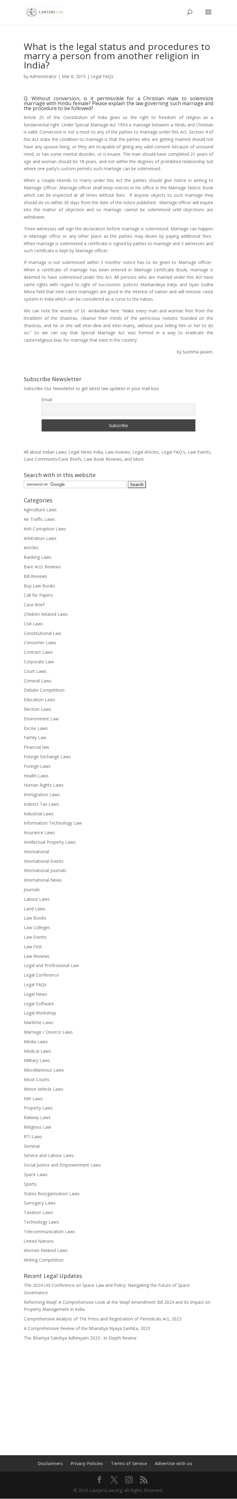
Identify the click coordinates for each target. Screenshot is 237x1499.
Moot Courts (36, 1079)
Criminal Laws (38, 681)
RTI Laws (33, 1136)
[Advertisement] (118, 1394)
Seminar (32, 1146)
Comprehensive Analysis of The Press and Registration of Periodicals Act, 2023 (102, 1319)
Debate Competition (44, 690)
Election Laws (37, 709)
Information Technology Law (53, 823)
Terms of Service (129, 1463)
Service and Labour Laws (49, 1155)
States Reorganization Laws (52, 1193)
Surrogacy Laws (40, 1203)
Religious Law (37, 1127)
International (36, 852)
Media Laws (36, 1041)
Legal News (35, 994)
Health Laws (36, 776)
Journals (32, 889)
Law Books (35, 918)
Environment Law (41, 719)
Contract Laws (38, 652)
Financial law (36, 747)
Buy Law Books (39, 586)
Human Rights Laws (44, 785)
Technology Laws (41, 1222)
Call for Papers (38, 595)
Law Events (35, 937)
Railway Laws (37, 1117)
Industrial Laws (39, 814)
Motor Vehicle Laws (43, 1089)
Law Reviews (37, 956)
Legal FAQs (102, 76)
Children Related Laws (46, 614)
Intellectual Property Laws (50, 842)
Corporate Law (39, 662)
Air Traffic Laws (39, 519)
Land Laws (34, 909)
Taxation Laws (38, 1212)
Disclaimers (50, 1463)
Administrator (43, 76)
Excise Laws (36, 728)
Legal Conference (41, 975)
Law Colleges (37, 927)
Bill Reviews (35, 576)
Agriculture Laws (40, 510)
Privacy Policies (87, 1463)
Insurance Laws (39, 832)
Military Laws (37, 1060)
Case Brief (34, 604)
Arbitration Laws (40, 538)
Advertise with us (173, 1463)
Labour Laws (37, 899)
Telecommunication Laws (49, 1231)
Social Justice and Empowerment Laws (62, 1165)
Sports (30, 1184)
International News (43, 880)
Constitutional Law (42, 633)
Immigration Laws (42, 794)
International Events (44, 861)
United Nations (39, 1241)
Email (46, 399)
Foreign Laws (37, 766)
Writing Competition (44, 1260)
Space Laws (36, 1174)
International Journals (45, 870)
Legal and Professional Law (51, 965)
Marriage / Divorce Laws (48, 1032)
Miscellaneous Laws (44, 1070)
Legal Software (39, 1004)
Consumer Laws (40, 642)
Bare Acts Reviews (42, 567)
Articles (31, 547)
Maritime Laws (38, 1022)
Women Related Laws (46, 1250)
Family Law (35, 737)
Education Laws (39, 699)
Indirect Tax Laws (41, 804)
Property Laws (38, 1108)
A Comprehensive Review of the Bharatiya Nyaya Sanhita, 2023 (87, 1328)
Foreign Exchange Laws (47, 757)
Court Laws (35, 671)
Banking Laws (38, 557)
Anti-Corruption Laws (45, 529)
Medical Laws (37, 1051)
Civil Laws (33, 624)
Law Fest (33, 946)
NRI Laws (33, 1099)
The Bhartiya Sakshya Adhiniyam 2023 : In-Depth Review (80, 1338)
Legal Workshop (40, 1013)
